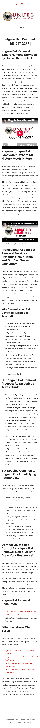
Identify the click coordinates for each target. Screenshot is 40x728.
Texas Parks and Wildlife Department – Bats (21, 612)
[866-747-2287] (17, 4)
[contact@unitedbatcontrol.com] (22, 4)
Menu (21, 28)
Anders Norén (25, 722)
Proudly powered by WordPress (17, 719)
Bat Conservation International (16, 615)
